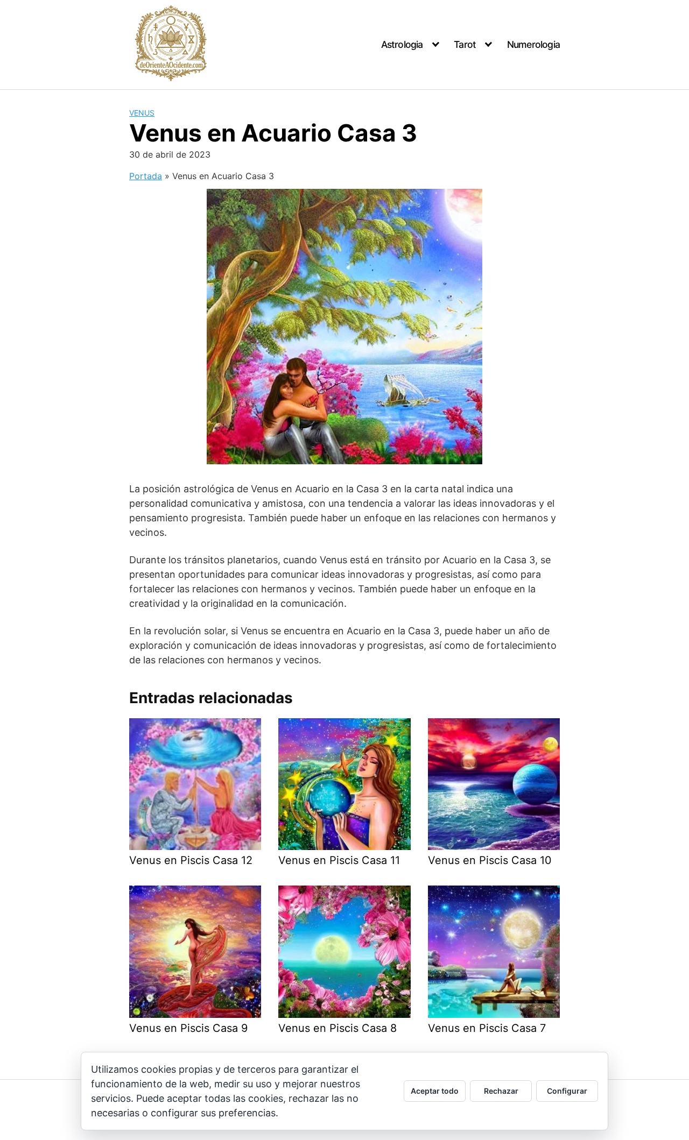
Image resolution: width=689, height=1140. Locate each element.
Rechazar (501, 1090)
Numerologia (533, 44)
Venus (141, 112)
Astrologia (402, 44)
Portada (145, 176)
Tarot (465, 44)
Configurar (567, 1090)
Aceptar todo (435, 1090)
